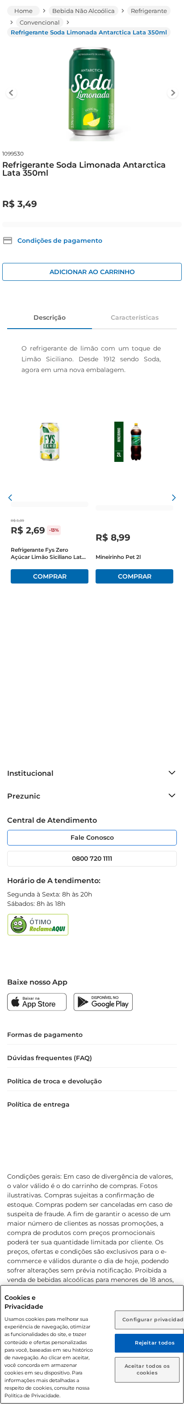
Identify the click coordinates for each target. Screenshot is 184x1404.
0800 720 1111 (92, 858)
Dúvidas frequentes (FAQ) (49, 1058)
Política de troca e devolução (54, 1081)
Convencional (40, 22)
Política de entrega (38, 1104)
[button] (52, 240)
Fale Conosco (92, 837)
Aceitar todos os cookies (147, 1369)
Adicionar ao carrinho (92, 272)
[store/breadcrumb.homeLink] (23, 11)
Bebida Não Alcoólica (83, 10)
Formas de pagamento (45, 1035)
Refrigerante (149, 10)
